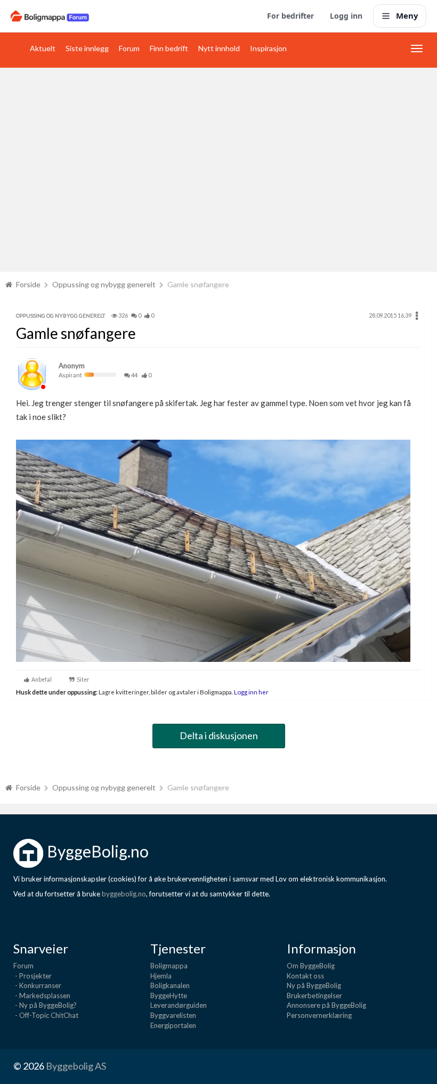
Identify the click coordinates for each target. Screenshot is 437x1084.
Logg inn (346, 16)
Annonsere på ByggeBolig (326, 1005)
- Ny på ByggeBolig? (45, 1005)
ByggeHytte (168, 995)
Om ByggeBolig (311, 965)
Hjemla (161, 976)
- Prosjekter (32, 976)
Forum (129, 48)
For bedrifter (290, 16)
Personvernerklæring (319, 1015)
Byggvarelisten (173, 1015)
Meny (407, 15)
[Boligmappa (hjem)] (50, 16)
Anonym (72, 365)
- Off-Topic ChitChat (45, 1015)
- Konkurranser (37, 985)
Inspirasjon (268, 48)
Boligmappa (169, 965)
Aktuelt (42, 48)
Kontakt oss (305, 976)
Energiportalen (173, 1025)
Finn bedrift (169, 48)
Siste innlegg (87, 48)
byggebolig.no (124, 893)
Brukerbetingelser (314, 995)
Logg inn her (251, 691)
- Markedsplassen (41, 995)
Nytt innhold (219, 48)
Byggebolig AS (76, 1066)
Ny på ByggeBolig (314, 985)
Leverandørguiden (178, 1005)
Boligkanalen (170, 985)
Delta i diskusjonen (219, 735)
